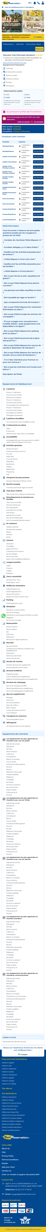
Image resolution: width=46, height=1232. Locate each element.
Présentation (8, 44)
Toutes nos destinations (11, 1130)
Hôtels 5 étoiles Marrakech (12, 1127)
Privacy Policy (8, 1156)
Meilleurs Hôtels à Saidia (11, 1124)
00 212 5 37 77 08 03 (23, 1190)
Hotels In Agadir (8, 1063)
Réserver (39, 49)
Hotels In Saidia (8, 1072)
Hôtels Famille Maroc (10, 1106)
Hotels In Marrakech (9, 1075)
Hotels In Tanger (8, 1081)
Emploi (5, 1163)
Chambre (20, 44)
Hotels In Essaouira (9, 1069)
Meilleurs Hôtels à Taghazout (13, 1121)
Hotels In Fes (7, 1066)
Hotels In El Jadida (9, 1084)
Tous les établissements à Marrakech (19, 7)
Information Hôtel (33, 44)
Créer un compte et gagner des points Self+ (21, 1175)
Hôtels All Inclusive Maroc (11, 1103)
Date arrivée (7, 127)
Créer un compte (24, 122)
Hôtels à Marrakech (9, 1097)
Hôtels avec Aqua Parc (10, 1112)
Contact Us (6, 1171)
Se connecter (38, 122)
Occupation (7, 131)
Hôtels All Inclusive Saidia (11, 1118)
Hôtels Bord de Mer (9, 1109)
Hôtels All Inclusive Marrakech (13, 1115)
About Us (6, 1149)
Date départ (7, 129)
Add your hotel (8, 1167)
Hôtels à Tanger (8, 1100)
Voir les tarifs (38, 146)
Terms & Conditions (10, 1160)
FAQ (3, 1152)
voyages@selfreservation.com (23, 1194)
